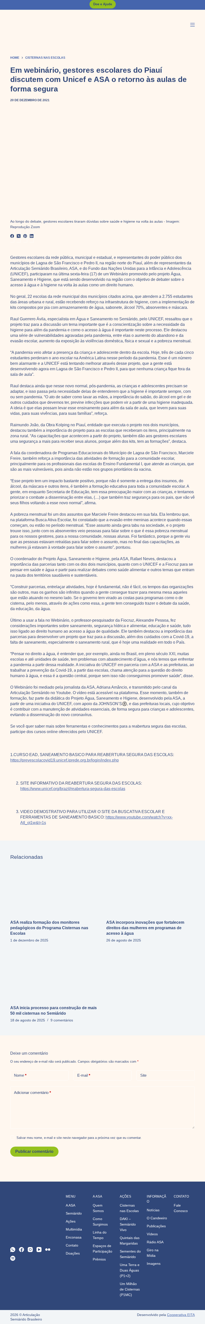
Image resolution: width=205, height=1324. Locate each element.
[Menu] (192, 24)
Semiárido (74, 1213)
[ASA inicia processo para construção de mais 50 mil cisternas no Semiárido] (54, 975)
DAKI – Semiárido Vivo (128, 1224)
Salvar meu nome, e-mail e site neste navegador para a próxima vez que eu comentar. (79, 1138)
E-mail (83, 1075)
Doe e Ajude (102, 4)
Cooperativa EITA (181, 1315)
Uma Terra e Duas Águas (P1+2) (130, 1270)
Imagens (153, 1264)
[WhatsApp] (12, 1249)
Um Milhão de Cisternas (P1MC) (130, 1289)
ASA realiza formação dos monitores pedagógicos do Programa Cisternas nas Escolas (49, 927)
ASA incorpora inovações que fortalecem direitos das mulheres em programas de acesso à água (145, 927)
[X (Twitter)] (19, 236)
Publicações (156, 1226)
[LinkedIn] (32, 236)
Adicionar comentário (32, 1092)
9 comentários (61, 1020)
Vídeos (152, 1234)
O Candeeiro (157, 1218)
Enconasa (74, 1237)
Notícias (153, 1210)
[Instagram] (30, 1249)
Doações (73, 1253)
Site (143, 1075)
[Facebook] (12, 236)
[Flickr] (47, 1249)
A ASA (70, 1205)
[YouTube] (39, 1249)
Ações (71, 1221)
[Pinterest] (25, 236)
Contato (72, 1245)
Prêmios (99, 1259)
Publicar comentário (34, 1151)
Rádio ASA (155, 1242)
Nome (20, 1075)
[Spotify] (12, 1258)
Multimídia (74, 1229)
